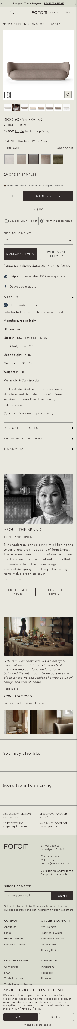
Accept (20, 1017)
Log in (19, 131)
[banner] (38, 3)
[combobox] (12, 12)
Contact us (11, 966)
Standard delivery (20, 254)
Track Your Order (51, 932)
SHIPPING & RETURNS (23, 438)
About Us (10, 926)
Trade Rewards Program (19, 984)
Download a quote (23, 286)
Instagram (47, 966)
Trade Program (13, 978)
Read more (12, 579)
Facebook (47, 972)
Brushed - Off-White (9, 159)
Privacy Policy (31, 1008)
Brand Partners (13, 938)
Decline (56, 1017)
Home (8, 23)
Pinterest (47, 978)
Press (7, 932)
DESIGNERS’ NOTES (21, 427)
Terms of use (49, 944)
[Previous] (1, 5)
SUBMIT (62, 895)
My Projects (48, 926)
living (22, 23)
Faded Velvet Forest (58, 159)
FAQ (7, 972)
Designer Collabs (14, 944)
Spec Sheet (65, 147)
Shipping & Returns (53, 938)
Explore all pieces (18, 591)
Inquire (38, 209)
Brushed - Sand (21, 159)
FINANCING (14, 449)
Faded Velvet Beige (46, 159)
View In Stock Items (58, 220)
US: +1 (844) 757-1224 (55, 863)
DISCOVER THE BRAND (54, 591)
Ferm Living (15, 125)
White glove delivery (56, 254)
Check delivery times (17, 233)
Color (26, 141)
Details (11, 297)
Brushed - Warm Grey (33, 159)
